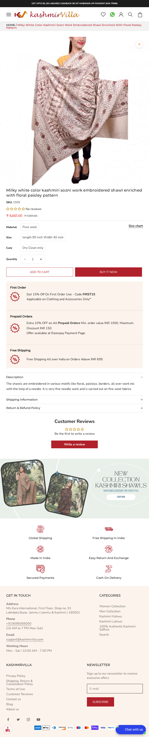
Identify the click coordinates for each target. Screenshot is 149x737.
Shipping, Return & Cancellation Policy (19, 682)
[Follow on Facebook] (8, 719)
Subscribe (100, 702)
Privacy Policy (15, 676)
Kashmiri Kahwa (110, 616)
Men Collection (109, 611)
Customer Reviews (19, 694)
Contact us (13, 699)
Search (104, 634)
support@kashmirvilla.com (24, 639)
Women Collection (112, 606)
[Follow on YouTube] (38, 719)
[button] (15, 209)
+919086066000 (18, 623)
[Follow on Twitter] (18, 719)
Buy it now (108, 272)
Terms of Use (15, 689)
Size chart (136, 226)
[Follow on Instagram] (28, 719)
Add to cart (39, 272)
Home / (11, 25)
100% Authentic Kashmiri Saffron (117, 628)
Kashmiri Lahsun (110, 621)
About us (12, 709)
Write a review (74, 444)
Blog (9, 704)
